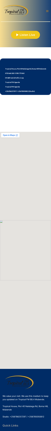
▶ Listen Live (25, 35)
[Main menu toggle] (47, 11)
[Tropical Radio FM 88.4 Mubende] (15, 11)
